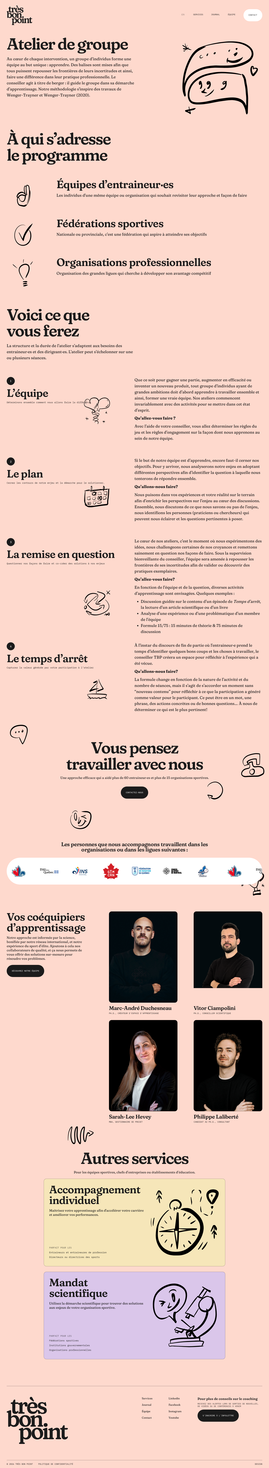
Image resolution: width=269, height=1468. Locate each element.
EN (183, 15)
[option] (183, 14)
